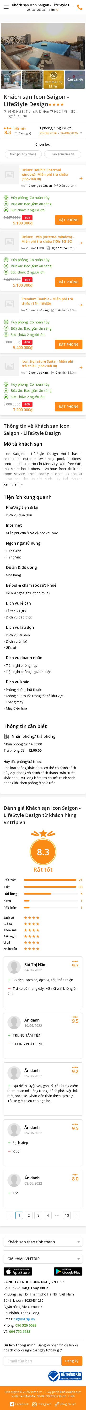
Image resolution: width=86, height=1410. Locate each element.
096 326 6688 (25, 1325)
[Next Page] (76, 1215)
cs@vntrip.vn (24, 1319)
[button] (43, 7)
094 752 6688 (19, 1331)
